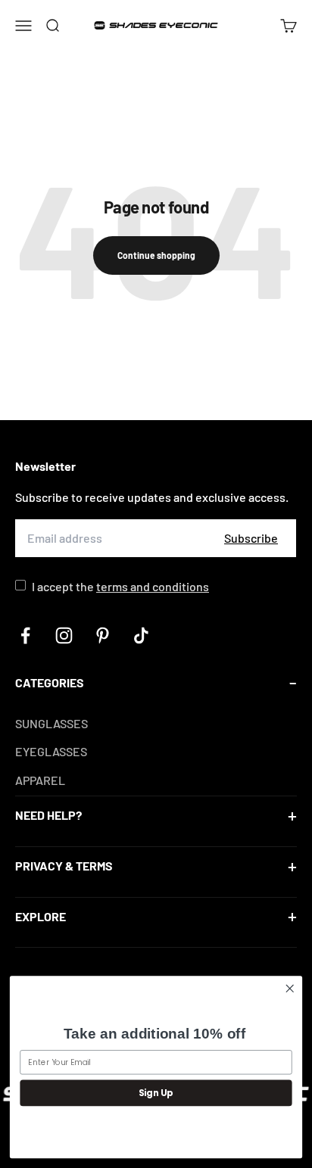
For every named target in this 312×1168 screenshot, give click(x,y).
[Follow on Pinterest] (102, 635)
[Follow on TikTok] (141, 635)
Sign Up (156, 1092)
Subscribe (251, 538)
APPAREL (40, 780)
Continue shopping (156, 255)
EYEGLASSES (51, 751)
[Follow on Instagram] (64, 635)
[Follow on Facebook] (25, 635)
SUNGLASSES (51, 723)
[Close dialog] (289, 989)
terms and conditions (152, 586)
